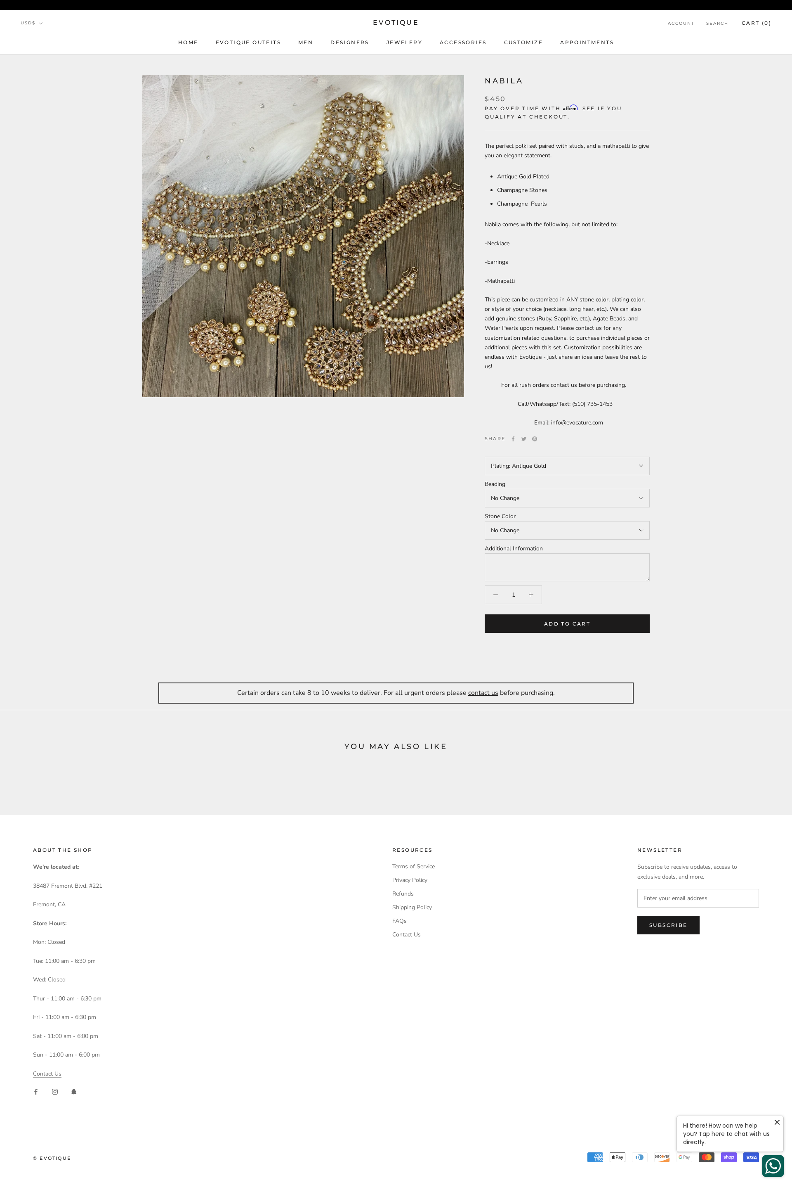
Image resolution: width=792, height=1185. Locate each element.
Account (681, 23)
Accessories (463, 42)
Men (305, 42)
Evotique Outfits (248, 42)
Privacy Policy (409, 880)
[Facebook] (513, 438)
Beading (495, 484)
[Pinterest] (534, 438)
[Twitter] (523, 438)
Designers (349, 42)
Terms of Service (413, 866)
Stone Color (500, 516)
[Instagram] (55, 1091)
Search (717, 23)
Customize (523, 42)
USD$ (28, 23)
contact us (483, 692)
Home (188, 42)
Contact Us (47, 1074)
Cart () (756, 23)
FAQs (399, 921)
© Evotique (52, 1158)
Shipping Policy (412, 907)
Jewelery (404, 42)
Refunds (403, 894)
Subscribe (668, 925)
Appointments (587, 42)
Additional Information (514, 548)
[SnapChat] (74, 1091)
